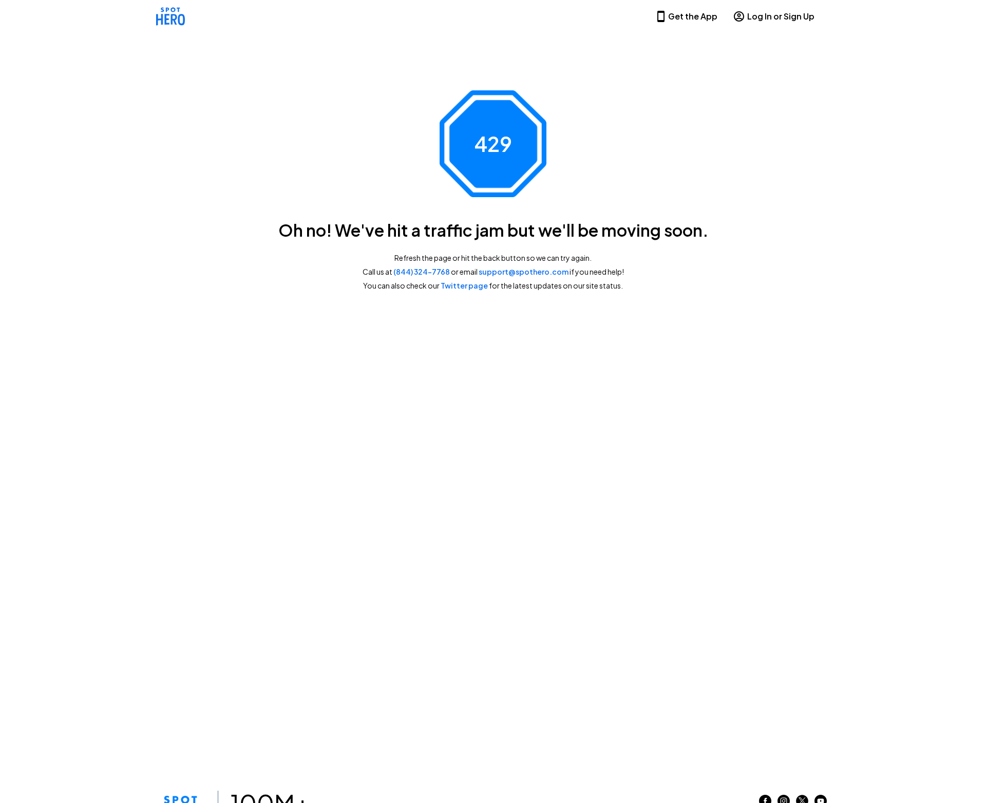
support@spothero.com (523, 271)
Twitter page (464, 285)
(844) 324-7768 (421, 271)
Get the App (692, 16)
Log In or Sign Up (780, 16)
